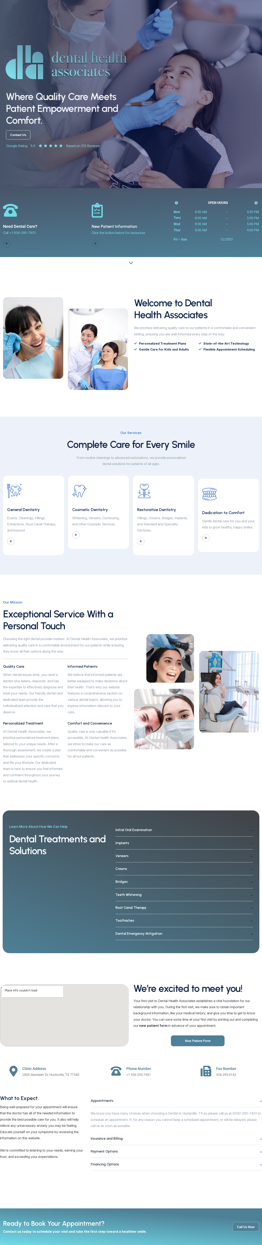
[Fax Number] (206, 1071)
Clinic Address (34, 1068)
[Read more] (11, 541)
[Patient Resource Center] (95, 243)
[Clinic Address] (13, 1071)
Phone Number (138, 1068)
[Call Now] (6, 243)
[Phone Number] (116, 1071)
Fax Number (226, 1068)
